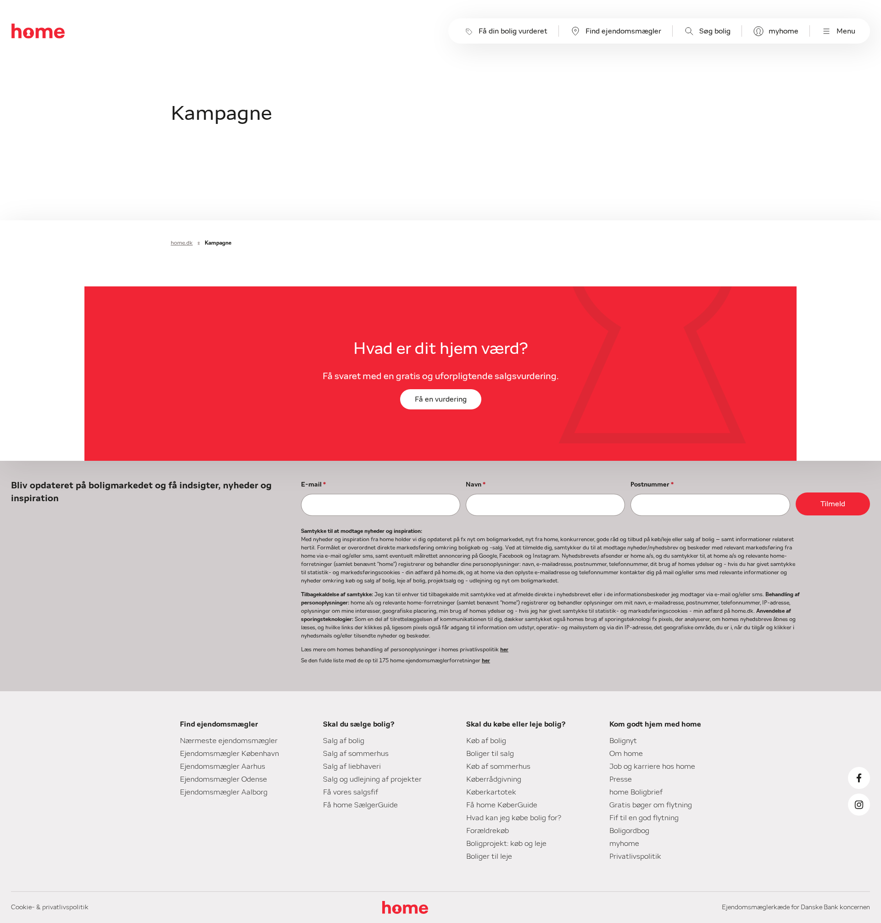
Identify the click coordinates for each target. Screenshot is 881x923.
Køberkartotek (491, 792)
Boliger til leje (489, 856)
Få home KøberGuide (501, 805)
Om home (626, 753)
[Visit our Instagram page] (859, 805)
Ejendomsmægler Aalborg (224, 792)
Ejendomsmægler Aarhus (222, 766)
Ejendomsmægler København (229, 753)
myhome (783, 31)
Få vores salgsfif (350, 792)
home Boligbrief (636, 792)
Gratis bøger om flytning (650, 805)
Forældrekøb (487, 830)
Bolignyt (623, 740)
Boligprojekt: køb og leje (506, 843)
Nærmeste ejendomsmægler (229, 740)
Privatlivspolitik (635, 856)
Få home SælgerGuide (360, 805)
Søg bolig (714, 31)
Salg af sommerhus (356, 753)
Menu (845, 31)
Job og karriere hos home (652, 766)
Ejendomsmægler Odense (223, 779)
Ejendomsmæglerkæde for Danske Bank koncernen (796, 907)
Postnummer (652, 484)
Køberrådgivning (493, 779)
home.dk (182, 243)
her (504, 649)
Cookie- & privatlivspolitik (50, 907)
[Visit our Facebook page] (859, 778)
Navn (475, 484)
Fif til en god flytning (644, 818)
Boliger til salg (490, 753)
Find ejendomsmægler (623, 31)
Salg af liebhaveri (352, 766)
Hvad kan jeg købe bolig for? (513, 818)
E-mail (313, 484)
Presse (620, 779)
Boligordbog (629, 830)
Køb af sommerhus (498, 766)
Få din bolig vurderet (513, 31)
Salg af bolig (343, 740)
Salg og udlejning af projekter (372, 779)
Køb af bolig (486, 740)
